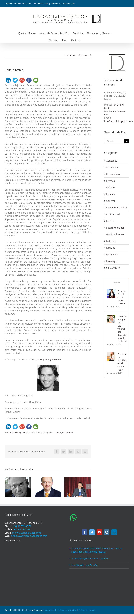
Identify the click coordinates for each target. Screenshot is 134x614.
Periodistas (112, 254)
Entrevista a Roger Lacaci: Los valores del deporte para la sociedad (121, 329)
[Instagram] (106, 532)
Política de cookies (87, 610)
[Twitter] (92, 532)
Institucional (67, 432)
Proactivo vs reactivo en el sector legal (121, 361)
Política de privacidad (67, 610)
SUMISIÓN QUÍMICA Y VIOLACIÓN (89, 558)
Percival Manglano (16, 432)
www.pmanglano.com (49, 359)
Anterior (71, 54)
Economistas (113, 174)
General (57, 432)
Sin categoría (113, 267)
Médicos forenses (116, 234)
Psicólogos (111, 261)
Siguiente (84, 54)
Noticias (110, 247)
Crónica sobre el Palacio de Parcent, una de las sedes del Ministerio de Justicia (97, 550)
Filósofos (111, 187)
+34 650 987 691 (22, 529)
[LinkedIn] (114, 532)
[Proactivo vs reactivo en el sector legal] (111, 354)
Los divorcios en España (84, 565)
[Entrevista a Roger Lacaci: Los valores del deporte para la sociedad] (111, 316)
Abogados (111, 160)
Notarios (111, 241)
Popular (116, 282)
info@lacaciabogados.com (63, 3)
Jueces (109, 221)
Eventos (110, 180)
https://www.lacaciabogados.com (29, 535)
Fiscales (110, 194)
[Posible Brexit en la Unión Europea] (111, 291)
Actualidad (112, 167)
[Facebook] (84, 532)
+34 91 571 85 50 (22, 526)
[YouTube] (99, 532)
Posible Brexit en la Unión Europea (121, 297)
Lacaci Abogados (115, 227)
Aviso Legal (50, 610)
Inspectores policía (116, 207)
